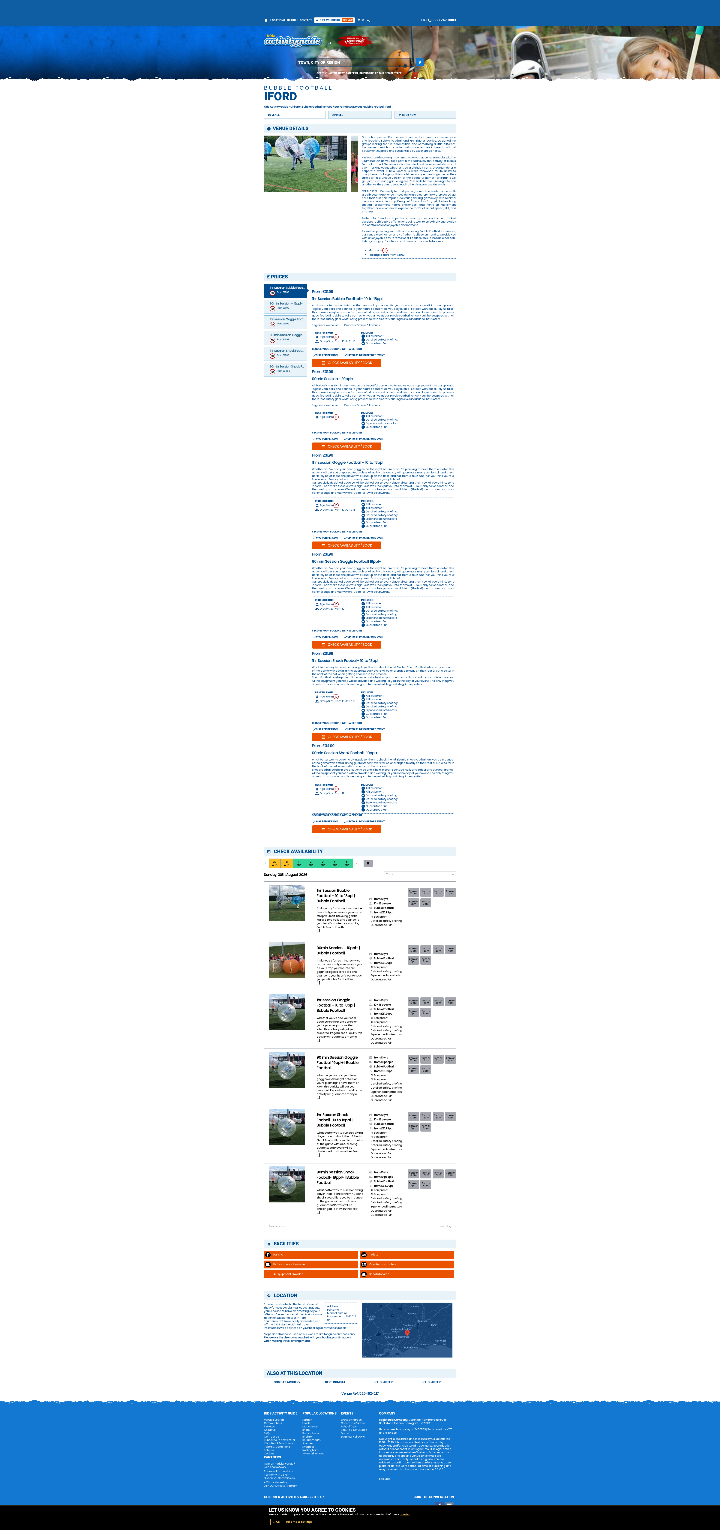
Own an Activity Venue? (279, 1465)
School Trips (349, 1426)
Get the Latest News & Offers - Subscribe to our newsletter (359, 73)
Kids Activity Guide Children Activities (298, 41)
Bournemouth (311, 1440)
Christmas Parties (353, 1423)
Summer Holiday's (353, 1436)
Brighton (308, 1436)
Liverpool (308, 1447)
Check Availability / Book (346, 362)
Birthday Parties (351, 1420)
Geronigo (355, 41)
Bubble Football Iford (377, 107)
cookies (405, 1514)
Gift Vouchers (334, 20)
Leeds (306, 1423)
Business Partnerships (279, 1474)
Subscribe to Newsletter (279, 1440)
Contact (306, 20)
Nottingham (310, 1450)
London (307, 1420)
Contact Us (271, 1436)
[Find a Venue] (355, 62)
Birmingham (310, 1433)
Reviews (269, 1426)
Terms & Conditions (277, 1447)
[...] (318, 931)
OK (276, 1522)
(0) (362, 19)
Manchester (310, 1426)
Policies (269, 1450)
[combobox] (418, 875)
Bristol (306, 1430)
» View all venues (313, 1453)
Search (292, 20)
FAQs (267, 1433)
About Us (270, 1430)
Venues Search (274, 1420)
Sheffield (308, 1443)
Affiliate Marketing (281, 1484)
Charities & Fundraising (279, 1443)
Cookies (269, 1453)
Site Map (384, 1479)
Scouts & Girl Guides (354, 1430)
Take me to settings (299, 1522)
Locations (277, 20)
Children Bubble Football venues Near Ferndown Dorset (326, 107)
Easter (345, 1433)
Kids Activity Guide (276, 107)
